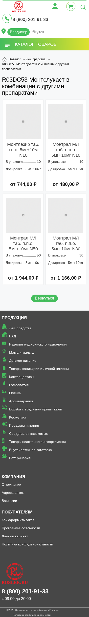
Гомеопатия (19, 385)
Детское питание (22, 360)
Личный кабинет (15, 536)
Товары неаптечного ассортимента (37, 442)
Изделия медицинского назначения (38, 344)
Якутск (38, 32)
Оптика (15, 393)
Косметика (17, 417)
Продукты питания (24, 425)
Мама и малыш (21, 352)
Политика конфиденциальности (27, 544)
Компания (13, 477)
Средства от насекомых (28, 434)
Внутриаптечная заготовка (30, 450)
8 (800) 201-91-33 (30, 19)
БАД (12, 336)
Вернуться (44, 298)
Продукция (14, 318)
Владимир (18, 32)
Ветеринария (20, 458)
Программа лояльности (21, 528)
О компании (11, 484)
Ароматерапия (21, 401)
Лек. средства (20, 328)
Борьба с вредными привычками (35, 409)
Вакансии (9, 501)
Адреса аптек (12, 493)
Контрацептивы (21, 377)
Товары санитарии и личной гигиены (39, 369)
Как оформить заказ (18, 520)
